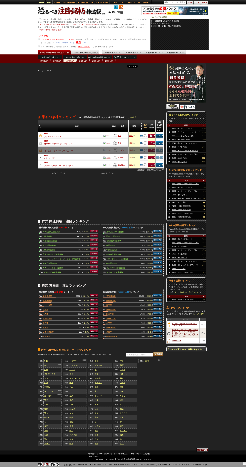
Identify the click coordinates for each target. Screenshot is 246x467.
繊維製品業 (111, 327)
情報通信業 (47, 296)
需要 (122, 387)
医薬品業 (110, 314)
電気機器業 (47, 301)
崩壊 (122, 435)
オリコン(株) (49, 158)
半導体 (47, 387)
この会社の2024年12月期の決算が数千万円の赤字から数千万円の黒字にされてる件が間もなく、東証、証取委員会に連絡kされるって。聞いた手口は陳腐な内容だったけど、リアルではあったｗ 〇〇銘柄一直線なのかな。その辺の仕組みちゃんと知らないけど (131, 464)
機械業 (45, 327)
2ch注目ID (131, 3)
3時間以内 (96, 61)
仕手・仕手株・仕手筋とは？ (51, 30)
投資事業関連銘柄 (113, 254)
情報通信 (121, 158)
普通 (71, 383)
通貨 (46, 431)
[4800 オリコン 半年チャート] (106, 158)
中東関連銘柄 (111, 250)
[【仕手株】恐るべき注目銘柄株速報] (72, 15)
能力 (96, 431)
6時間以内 (83, 61)
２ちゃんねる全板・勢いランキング (187, 292)
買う (46, 413)
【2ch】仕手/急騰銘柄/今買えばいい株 (54, 53)
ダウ (122, 443)
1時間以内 (109, 61)
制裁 (122, 378)
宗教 (96, 417)
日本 (71, 387)
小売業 (45, 314)
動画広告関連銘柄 (50, 263)
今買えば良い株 (50, 57)
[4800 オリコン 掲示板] (141, 157)
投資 (122, 417)
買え (71, 374)
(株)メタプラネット (52, 136)
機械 (119, 143)
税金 (122, 409)
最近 (96, 391)
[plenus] (175, 14)
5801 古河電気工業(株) (181, 217)
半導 (46, 404)
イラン (97, 426)
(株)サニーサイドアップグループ (58, 151)
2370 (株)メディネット (181, 140)
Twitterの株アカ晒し (75, 57)
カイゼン (48, 396)
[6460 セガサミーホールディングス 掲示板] (141, 143)
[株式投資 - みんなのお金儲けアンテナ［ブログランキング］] (172, 108)
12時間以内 (70, 61)
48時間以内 (44, 61)
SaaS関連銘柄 (49, 250)
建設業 (45, 323)
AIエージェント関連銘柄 (53, 268)
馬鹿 (122, 365)
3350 (84, 360)
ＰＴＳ (72, 370)
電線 (71, 422)
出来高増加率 (154, 53)
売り (46, 400)
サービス (121, 150)
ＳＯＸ (47, 443)
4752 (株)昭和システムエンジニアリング (186, 199)
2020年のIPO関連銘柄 (52, 272)
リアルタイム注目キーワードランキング (58, 39)
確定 (122, 426)
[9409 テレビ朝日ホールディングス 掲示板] (141, 165)
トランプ (98, 396)
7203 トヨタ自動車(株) (181, 206)
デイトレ (98, 365)
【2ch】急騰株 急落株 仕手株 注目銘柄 (52, 25)
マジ (71, 413)
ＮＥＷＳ (123, 413)
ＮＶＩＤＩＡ (75, 378)
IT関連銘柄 (47, 236)
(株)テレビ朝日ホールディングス (58, 165)
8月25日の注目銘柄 (161, 23)
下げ (46, 378)
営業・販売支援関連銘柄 (53, 254)
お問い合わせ (93, 456)
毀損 (96, 374)
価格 (71, 400)
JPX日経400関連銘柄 (51, 232)
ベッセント (124, 396)
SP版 (49, 3)
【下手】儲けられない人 (125, 57)
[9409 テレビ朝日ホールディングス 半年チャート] (106, 165)
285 (59, 364)
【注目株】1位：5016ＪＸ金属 (166, 21)
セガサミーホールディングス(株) (58, 144)
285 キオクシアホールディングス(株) (185, 184)
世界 (46, 409)
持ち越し (98, 378)
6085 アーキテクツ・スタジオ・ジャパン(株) (186, 132)
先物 (46, 370)
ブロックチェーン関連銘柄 (117, 259)
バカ (122, 391)
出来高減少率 (175, 53)
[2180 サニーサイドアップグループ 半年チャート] (106, 150)
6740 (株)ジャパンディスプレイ (184, 143)
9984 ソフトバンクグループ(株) (184, 154)
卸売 (119, 136)
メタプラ (73, 361)
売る (71, 443)
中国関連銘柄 (111, 263)
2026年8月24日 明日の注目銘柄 (167, 26)
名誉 (71, 439)
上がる (122, 383)
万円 (71, 404)
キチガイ (98, 383)
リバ (71, 391)
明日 (78, 42)
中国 (96, 404)
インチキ (123, 431)
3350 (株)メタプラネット (182, 128)
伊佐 (71, 426)
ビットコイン (75, 365)
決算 (46, 383)
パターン (123, 374)
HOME (41, 3)
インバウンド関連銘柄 (115, 268)
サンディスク (49, 374)
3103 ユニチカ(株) (179, 158)
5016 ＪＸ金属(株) (179, 254)
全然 (71, 417)
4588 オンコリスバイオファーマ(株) (185, 151)
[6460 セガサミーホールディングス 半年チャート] (106, 143)
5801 (159, 360)
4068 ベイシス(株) (179, 147)
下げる (122, 370)
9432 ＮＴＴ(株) (178, 202)
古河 (147, 361)
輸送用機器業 (48, 332)
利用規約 (91, 454)
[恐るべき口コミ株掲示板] (49, 466)
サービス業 (47, 305)
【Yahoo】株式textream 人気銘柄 (85, 53)
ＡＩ (46, 422)
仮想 (46, 426)
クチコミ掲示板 (102, 3)
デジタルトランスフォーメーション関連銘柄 (61, 259)
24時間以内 (57, 61)
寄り (122, 422)
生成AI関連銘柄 (49, 245)
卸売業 (45, 309)
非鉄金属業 (47, 318)
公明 (96, 443)
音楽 (131, 136)
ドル (96, 413)
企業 (71, 396)
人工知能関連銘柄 (50, 241)
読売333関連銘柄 (113, 236)
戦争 (122, 400)
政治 (96, 439)
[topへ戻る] (202, 450)
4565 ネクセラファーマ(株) (183, 299)
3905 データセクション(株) (183, 136)
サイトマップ (136, 454)
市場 (122, 361)
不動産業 (46, 336)
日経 (46, 435)
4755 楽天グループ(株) (181, 210)
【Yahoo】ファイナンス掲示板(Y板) (84, 25)
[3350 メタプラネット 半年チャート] (106, 136)
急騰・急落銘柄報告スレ (100, 57)
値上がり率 (113, 53)
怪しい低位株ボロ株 (85, 3)
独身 (96, 400)
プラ (96, 409)
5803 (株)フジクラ (179, 162)
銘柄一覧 (57, 3)
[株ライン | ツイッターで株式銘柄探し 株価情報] (187, 108)
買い (46, 439)
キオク (47, 365)
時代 (122, 439)
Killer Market (176, 340)
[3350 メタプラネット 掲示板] (141, 136)
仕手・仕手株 (84, 46)
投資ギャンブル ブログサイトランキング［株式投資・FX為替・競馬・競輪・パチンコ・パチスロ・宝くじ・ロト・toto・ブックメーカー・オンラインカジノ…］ (185, 333)
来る (96, 435)
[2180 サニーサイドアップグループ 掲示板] (141, 150)
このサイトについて (104, 454)
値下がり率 (134, 53)
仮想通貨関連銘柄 (113, 241)
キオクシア (49, 391)
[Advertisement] (101, 92)
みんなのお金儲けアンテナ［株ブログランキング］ (184, 324)
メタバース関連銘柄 (114, 272)
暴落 (96, 361)
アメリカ (73, 435)
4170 (59, 395)
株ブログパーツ (144, 3)
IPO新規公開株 (69, 3)
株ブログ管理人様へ (121, 454)
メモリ (72, 409)
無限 (96, 387)
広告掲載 (146, 454)
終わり (47, 417)
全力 (71, 431)
